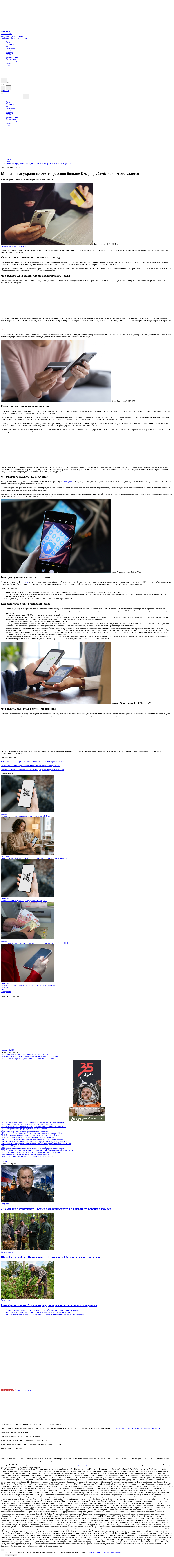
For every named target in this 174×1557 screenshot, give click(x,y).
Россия (4, 814)
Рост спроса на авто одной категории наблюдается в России (27, 1137)
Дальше (4, 1161)
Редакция (20, 1390)
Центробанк (6, 992)
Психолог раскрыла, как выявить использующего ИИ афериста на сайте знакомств (37, 1150)
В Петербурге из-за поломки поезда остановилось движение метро (30, 1152)
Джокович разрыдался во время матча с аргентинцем (25, 1054)
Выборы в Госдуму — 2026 (12, 36)
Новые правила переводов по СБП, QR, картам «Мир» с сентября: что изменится (34, 858)
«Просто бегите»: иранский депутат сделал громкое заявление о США (32, 1133)
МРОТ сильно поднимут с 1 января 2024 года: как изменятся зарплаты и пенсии (33, 762)
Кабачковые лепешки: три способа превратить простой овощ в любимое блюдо (38, 1312)
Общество (5, 899)
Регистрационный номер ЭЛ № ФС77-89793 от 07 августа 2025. (137, 1428)
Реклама (28, 1390)
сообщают (67, 482)
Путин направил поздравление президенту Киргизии (25, 1131)
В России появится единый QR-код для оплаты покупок (24, 901)
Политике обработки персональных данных (103, 1552)
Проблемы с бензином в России (14, 38)
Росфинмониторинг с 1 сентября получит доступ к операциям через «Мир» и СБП (34, 943)
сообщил (24, 582)
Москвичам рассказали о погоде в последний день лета (25, 1154)
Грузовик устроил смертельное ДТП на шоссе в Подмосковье (28, 1059)
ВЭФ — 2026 (6, 34)
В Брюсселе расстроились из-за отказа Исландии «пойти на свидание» (32, 1139)
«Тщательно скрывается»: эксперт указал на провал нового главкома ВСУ (33, 1127)
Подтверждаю (11, 1555)
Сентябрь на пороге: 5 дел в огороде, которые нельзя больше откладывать (49, 1305)
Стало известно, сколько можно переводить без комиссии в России (28, 985)
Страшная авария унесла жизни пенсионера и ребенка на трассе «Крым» (33, 1148)
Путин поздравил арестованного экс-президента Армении (27, 1124)
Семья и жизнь (7, 1252)
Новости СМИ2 (7, 1050)
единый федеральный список (89, 1465)
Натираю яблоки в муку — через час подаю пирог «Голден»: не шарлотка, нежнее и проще (42, 1310)
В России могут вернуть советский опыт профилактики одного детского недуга (36, 1142)
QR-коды (4, 987)
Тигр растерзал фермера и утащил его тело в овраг (24, 1129)
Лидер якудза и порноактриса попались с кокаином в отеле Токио (30, 1135)
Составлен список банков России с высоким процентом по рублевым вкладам (32, 770)
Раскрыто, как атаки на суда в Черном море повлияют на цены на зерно (32, 1122)
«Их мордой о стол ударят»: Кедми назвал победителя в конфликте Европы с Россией (56, 1208)
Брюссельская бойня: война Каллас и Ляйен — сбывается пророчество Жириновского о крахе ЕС (45, 1314)
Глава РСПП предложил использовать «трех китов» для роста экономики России (36, 1144)
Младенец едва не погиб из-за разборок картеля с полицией (27, 1156)
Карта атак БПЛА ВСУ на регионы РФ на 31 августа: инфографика (30, 1056)
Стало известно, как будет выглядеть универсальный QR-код (25, 816)
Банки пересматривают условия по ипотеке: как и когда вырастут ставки (30, 766)
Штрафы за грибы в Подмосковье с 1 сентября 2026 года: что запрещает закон (51, 1256)
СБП (3, 990)
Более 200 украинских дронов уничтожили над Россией (26, 1146)
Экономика (5, 856)
